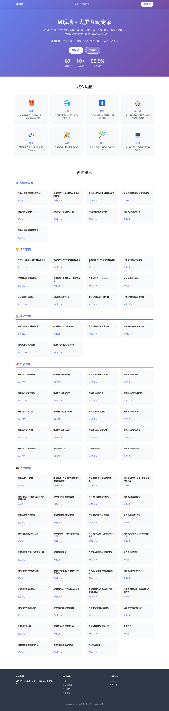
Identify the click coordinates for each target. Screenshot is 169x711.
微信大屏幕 (67, 685)
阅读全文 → (22, 201)
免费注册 (147, 4)
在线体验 (113, 681)
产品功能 (66, 689)
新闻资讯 (85, 4)
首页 (76, 4)
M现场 (20, 4)
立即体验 (92, 50)
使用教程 (66, 693)
